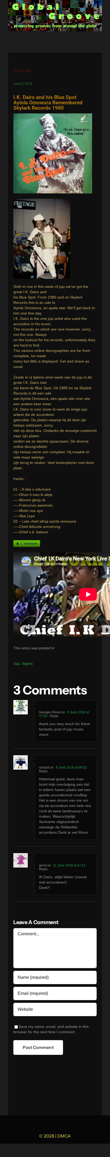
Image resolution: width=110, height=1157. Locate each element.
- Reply (52, 716)
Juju (16, 664)
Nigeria (27, 664)
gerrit (42, 865)
